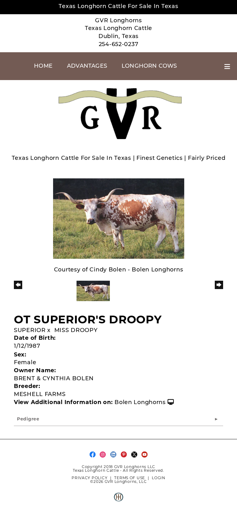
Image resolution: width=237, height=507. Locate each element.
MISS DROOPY (76, 331)
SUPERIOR (30, 331)
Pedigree (28, 419)
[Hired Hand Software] (118, 499)
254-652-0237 (119, 45)
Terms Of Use (129, 477)
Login (158, 477)
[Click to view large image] (118, 218)
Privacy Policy (89, 477)
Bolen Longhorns (140, 403)
